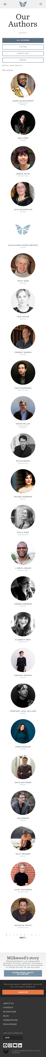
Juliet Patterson (23, 890)
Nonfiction (23, 53)
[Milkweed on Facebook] (5, 1045)
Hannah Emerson (23, 604)
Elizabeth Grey (23, 640)
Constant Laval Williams (23, 711)
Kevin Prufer (23, 461)
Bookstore (9, 1012)
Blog (6, 1016)
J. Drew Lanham (23, 568)
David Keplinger (23, 782)
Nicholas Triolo (23, 925)
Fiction (23, 47)
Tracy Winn (23, 281)
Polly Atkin (23, 532)
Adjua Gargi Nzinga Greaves (23, 245)
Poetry (23, 60)
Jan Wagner (23, 818)
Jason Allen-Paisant (23, 101)
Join (7, 1038)
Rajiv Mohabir (23, 854)
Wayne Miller (23, 424)
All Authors (23, 40)
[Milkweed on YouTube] (15, 1045)
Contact (8, 1007)
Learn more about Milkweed (23, 973)
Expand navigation (5, 4)
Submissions (10, 1020)
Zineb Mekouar (23, 747)
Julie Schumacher (23, 209)
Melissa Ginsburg (23, 497)
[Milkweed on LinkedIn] (20, 1045)
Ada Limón (23, 138)
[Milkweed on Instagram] (10, 1045)
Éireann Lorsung (23, 675)
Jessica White (23, 174)
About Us (8, 1003)
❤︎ (23, 992)
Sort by (5, 65)
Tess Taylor (23, 317)
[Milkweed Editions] (23, 6)
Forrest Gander (23, 352)
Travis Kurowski (22, 388)
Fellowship (10, 1024)
